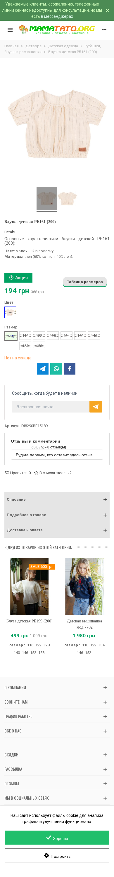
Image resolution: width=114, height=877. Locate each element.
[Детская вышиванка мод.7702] (84, 586)
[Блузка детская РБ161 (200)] (47, 199)
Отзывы (11, 783)
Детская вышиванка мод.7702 (84, 624)
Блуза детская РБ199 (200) (29, 621)
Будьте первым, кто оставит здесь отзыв (55, 454)
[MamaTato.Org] (57, 29)
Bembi (9, 232)
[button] (57, 499)
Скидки (11, 754)
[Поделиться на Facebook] (69, 369)
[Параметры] (104, 29)
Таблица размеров (85, 282)
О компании (15, 687)
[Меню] (9, 29)
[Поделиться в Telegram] (43, 369)
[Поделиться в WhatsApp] (56, 369)
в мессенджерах (57, 16)
